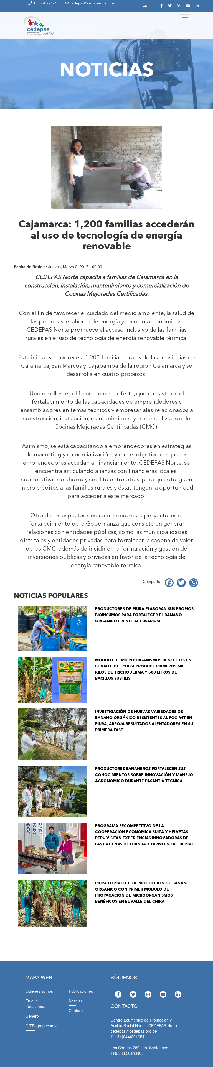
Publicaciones (81, 991)
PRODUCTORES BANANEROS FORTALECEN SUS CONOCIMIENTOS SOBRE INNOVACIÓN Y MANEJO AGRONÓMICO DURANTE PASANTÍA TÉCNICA (144, 775)
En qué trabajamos (35, 1003)
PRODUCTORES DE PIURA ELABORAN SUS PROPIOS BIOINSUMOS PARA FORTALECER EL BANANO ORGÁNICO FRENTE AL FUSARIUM (144, 615)
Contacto (77, 1010)
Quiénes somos (39, 991)
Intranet (148, 6)
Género (32, 1016)
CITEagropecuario (42, 1025)
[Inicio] (38, 25)
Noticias (76, 1001)
